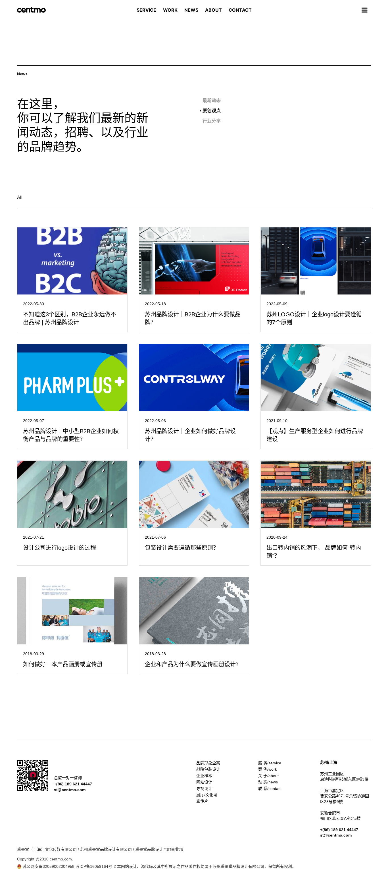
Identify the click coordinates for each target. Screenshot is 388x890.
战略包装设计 (208, 769)
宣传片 (202, 801)
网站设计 (204, 782)
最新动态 (210, 100)
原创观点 (210, 110)
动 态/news (268, 782)
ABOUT (213, 10)
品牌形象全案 (208, 763)
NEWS (191, 10)
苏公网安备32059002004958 (48, 866)
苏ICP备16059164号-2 (96, 866)
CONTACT (240, 10)
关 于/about (268, 775)
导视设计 (204, 788)
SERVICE (146, 10)
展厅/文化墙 (206, 795)
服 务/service (269, 763)
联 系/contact (269, 788)
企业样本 (204, 775)
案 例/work (267, 769)
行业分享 (210, 121)
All (19, 197)
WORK (170, 10)
